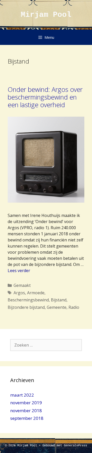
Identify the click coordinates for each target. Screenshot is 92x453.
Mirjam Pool (46, 14)
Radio (73, 307)
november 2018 (26, 410)
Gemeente (56, 307)
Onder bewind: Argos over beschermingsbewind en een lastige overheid (45, 97)
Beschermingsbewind (28, 300)
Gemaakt (22, 285)
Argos (19, 293)
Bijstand (58, 300)
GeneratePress (75, 445)
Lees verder (19, 270)
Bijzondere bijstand (26, 307)
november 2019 (26, 403)
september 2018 (26, 418)
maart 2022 (22, 395)
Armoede (35, 293)
